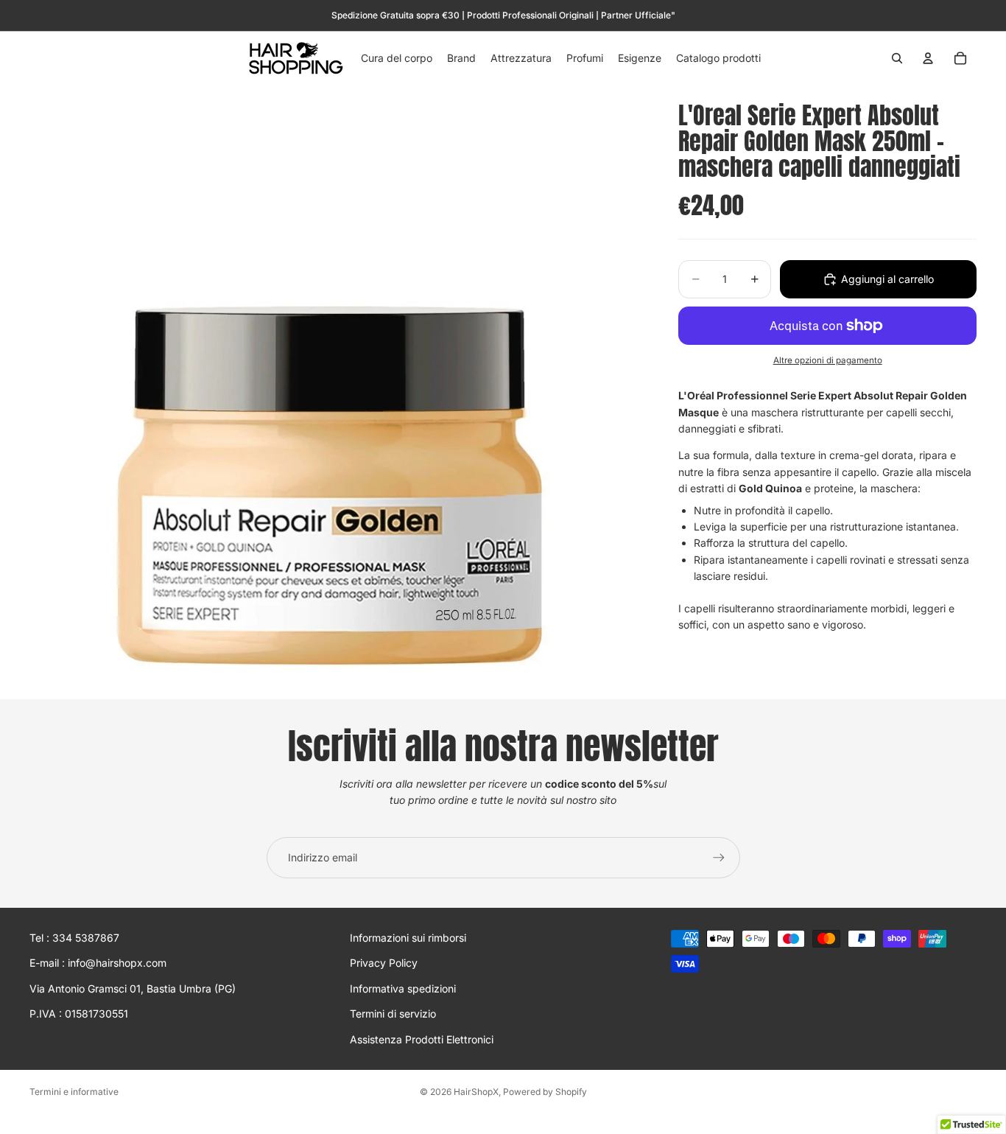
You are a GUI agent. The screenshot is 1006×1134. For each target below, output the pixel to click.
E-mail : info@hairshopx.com (97, 963)
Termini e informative (74, 1091)
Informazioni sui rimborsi (408, 937)
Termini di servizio (393, 1013)
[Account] (928, 58)
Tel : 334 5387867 (74, 937)
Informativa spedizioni (403, 988)
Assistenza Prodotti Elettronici (421, 1039)
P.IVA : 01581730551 (78, 1013)
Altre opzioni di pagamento (827, 360)
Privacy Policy (384, 963)
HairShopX (476, 1091)
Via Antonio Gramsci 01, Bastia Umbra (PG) (132, 988)
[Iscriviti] (719, 858)
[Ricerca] (897, 58)
